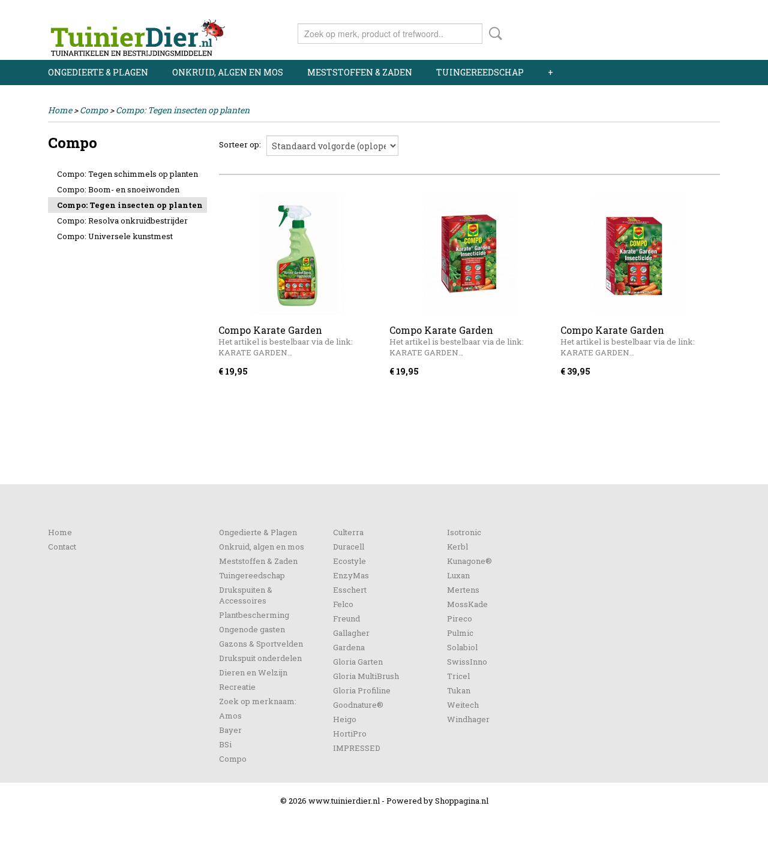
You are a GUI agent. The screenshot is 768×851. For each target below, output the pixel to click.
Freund (346, 618)
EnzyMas (351, 575)
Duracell (348, 546)
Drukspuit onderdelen (260, 658)
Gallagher (351, 632)
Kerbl (457, 546)
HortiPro (350, 733)
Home (60, 110)
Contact (62, 546)
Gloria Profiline (362, 690)
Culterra (348, 532)
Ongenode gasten (252, 629)
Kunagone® (469, 561)
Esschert (350, 589)
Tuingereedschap (480, 72)
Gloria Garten (358, 661)
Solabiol (462, 647)
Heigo (344, 719)
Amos (230, 715)
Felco (343, 604)
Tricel (458, 676)
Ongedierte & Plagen (98, 72)
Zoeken (493, 34)
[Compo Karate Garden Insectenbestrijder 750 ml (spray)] (297, 253)
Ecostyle (349, 561)
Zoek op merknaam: (257, 701)
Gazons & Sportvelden (261, 643)
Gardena (349, 647)
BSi (225, 744)
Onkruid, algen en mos (227, 72)
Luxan (458, 575)
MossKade (467, 604)
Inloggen (646, 10)
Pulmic (460, 632)
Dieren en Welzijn (253, 672)
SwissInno (467, 661)
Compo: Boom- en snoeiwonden (118, 189)
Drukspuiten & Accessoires (245, 595)
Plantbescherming (254, 614)
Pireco (459, 618)
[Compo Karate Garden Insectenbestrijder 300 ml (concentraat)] (639, 253)
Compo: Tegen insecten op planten (183, 110)
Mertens (463, 589)
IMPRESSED (356, 748)
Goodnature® (358, 704)
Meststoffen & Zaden (359, 72)
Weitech (463, 704)
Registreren (697, 10)
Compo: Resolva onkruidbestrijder (122, 220)
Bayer (230, 730)
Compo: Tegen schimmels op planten (127, 173)
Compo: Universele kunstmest (115, 236)
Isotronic (464, 532)
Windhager (468, 719)
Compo (94, 110)
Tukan (458, 690)
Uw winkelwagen (679, 31)
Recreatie (237, 686)
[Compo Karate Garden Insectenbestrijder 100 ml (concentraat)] (468, 253)
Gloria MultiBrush (366, 676)
